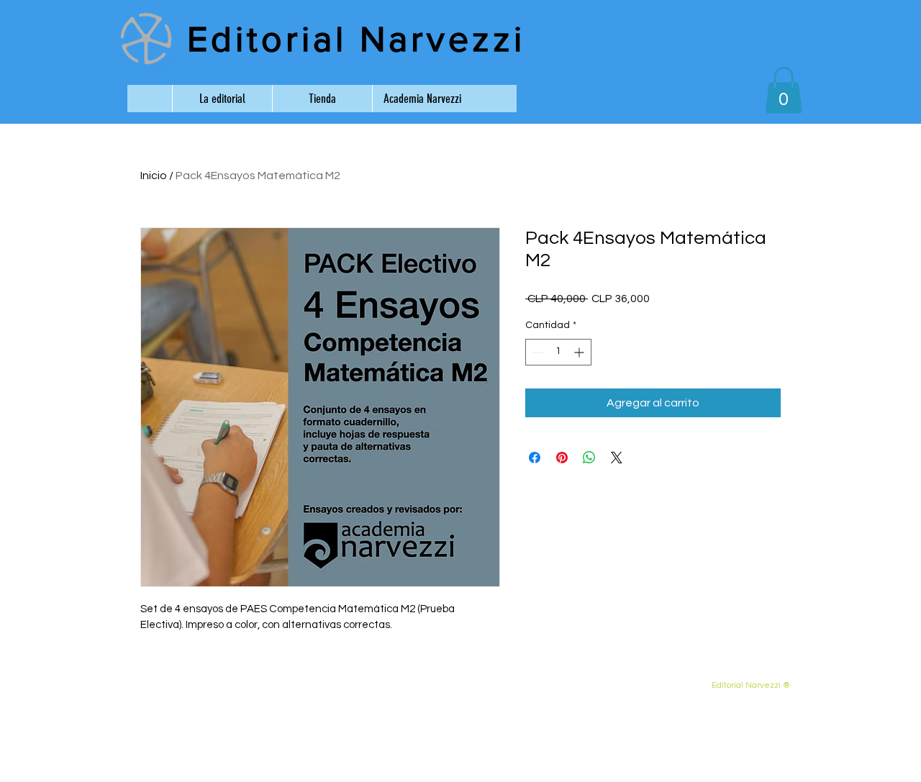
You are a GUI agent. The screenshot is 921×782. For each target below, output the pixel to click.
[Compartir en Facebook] (534, 457)
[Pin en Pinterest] (562, 457)
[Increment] (580, 352)
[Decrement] (536, 352)
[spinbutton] (558, 352)
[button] (783, 90)
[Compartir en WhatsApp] (589, 457)
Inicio (153, 175)
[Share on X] (616, 457)
